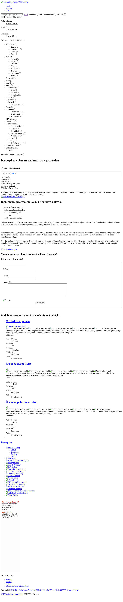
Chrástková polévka (18, 321)
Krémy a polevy (17, 105)
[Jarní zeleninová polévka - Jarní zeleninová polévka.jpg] (13, 197)
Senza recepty (72, 590)
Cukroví (10, 102)
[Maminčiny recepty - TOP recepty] (14, 2)
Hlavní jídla (15, 131)
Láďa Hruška (11, 148)
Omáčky (9, 83)
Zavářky (14, 52)
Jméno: (5, 269)
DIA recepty (10, 119)
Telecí (13, 66)
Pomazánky (11, 88)
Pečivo (8, 107)
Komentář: (7, 282)
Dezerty (14, 129)
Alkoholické (15, 117)
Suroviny (10, 141)
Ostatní (13, 54)
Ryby (13, 71)
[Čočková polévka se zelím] (7, 407)
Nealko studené (16, 114)
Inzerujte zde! (7, 512)
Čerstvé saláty (16, 126)
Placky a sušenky (17, 133)
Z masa (13, 47)
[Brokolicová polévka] (7, 369)
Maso (9, 57)
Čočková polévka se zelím (21, 402)
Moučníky (10, 100)
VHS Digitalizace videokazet (12, 594)
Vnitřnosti (14, 69)
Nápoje (10, 109)
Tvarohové (15, 95)
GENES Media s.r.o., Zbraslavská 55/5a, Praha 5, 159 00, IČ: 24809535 (38, 590)
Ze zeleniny (15, 49)
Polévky (10, 44)
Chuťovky (10, 97)
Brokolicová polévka (18, 363)
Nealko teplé (15, 112)
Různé (13, 76)
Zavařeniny (10, 121)
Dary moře (15, 73)
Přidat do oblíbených (9, 249)
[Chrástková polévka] (15, 326)
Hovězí (13, 61)
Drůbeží (14, 64)
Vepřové (14, 59)
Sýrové (13, 90)
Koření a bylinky (17, 143)
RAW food (11, 124)
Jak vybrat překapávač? (10, 502)
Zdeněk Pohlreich (12, 145)
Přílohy (8, 81)
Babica (8, 150)
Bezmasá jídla (11, 78)
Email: (5, 276)
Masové (14, 93)
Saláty (8, 85)
